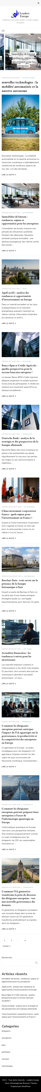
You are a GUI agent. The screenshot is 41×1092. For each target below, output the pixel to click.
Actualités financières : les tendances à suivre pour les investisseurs (16, 656)
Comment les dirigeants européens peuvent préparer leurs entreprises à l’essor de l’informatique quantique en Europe (20, 815)
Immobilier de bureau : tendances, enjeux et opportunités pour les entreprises (20, 220)
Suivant (6, 946)
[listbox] (20, 52)
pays (25, 289)
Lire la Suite (8, 175)
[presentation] (1, 52)
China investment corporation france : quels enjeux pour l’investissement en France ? (19, 514)
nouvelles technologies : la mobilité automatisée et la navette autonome (20, 86)
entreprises (20, 50)
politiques (6, 1052)
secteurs (27, 361)
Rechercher (7, 957)
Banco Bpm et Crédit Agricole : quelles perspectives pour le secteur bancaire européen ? (19, 369)
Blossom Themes (30, 1083)
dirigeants (27, 434)
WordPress (26, 1086)
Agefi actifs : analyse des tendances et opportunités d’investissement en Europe (17, 296)
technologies (28, 78)
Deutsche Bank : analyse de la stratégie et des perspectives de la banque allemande (20, 441)
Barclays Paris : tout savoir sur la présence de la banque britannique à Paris (20, 583)
